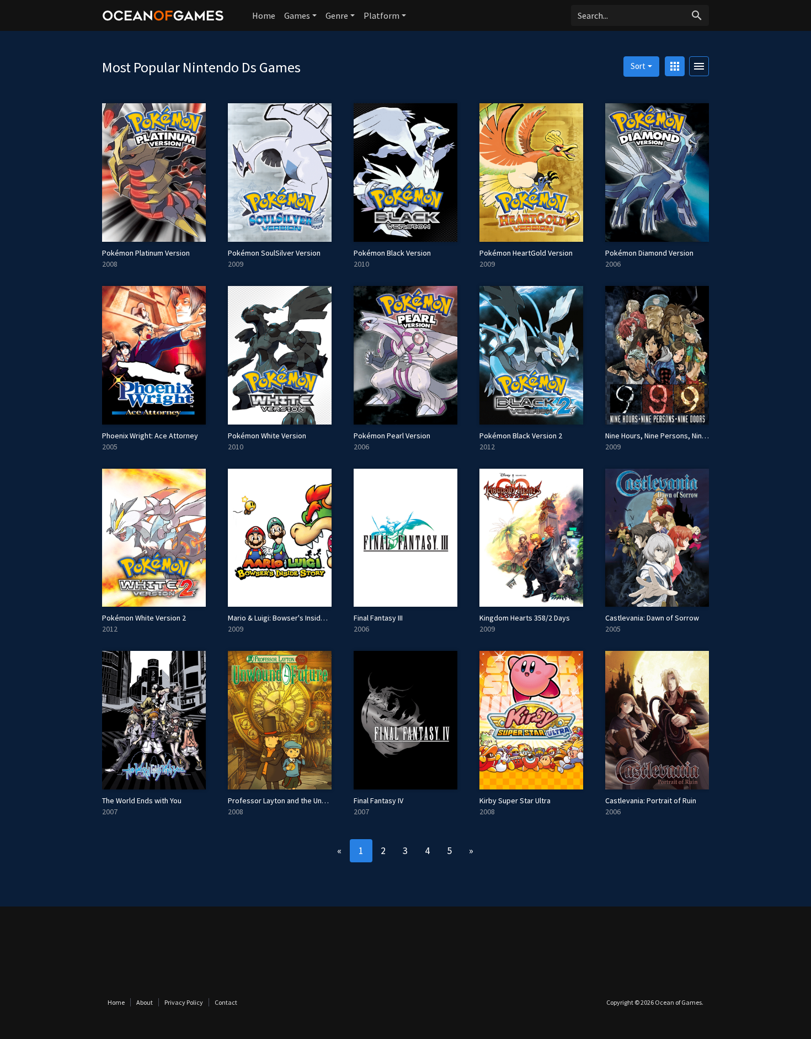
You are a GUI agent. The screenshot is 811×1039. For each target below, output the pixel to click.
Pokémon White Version (267, 436)
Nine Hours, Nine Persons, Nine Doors (666, 436)
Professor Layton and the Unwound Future (297, 800)
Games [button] (297, 15)
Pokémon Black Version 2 (520, 436)
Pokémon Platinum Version (146, 253)
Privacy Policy (183, 1002)
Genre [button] (337, 15)
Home (263, 15)
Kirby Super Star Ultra (515, 800)
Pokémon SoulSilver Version (274, 253)
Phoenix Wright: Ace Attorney (150, 436)
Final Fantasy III (378, 618)
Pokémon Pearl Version (392, 436)
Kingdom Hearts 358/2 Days (524, 618)
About (144, 1002)
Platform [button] (381, 15)
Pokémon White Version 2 (144, 618)
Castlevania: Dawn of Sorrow (652, 618)
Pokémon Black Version (392, 253)
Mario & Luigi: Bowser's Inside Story (286, 618)
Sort (638, 66)
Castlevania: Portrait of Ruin (650, 800)
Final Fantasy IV (378, 800)
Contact (226, 1002)
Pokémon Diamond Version (649, 253)
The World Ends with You (142, 800)
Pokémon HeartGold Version (526, 253)
